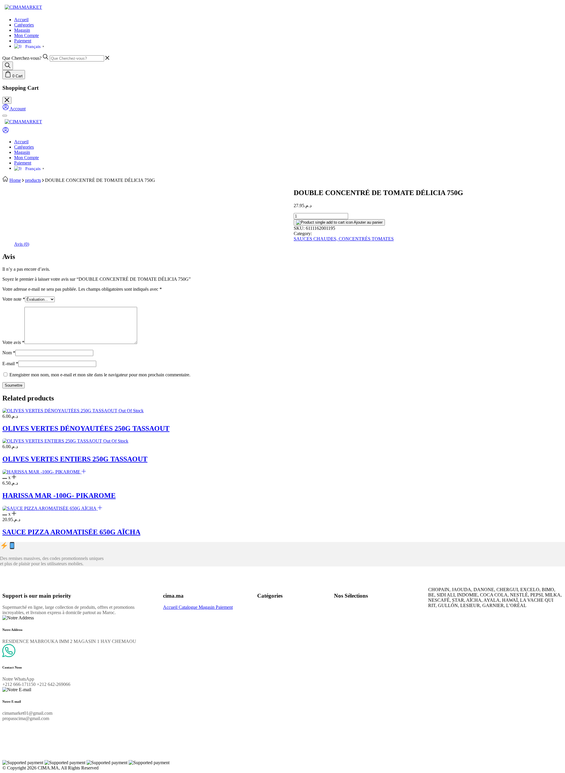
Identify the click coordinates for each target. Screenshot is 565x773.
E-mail (10, 363)
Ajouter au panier (368, 222)
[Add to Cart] (84, 471)
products (33, 180)
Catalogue (189, 607)
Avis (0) (21, 244)
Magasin (22, 30)
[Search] (7, 65)
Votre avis (13, 342)
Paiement (22, 40)
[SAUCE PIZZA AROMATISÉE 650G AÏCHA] (50, 508)
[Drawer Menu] (4, 116)
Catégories (24, 24)
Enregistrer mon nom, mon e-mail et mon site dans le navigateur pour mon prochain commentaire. (99, 374)
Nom (8, 352)
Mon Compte (26, 35)
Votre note (13, 299)
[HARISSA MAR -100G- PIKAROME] (42, 471)
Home (15, 180)
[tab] (21, 244)
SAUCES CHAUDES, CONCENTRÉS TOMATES (344, 238)
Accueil (21, 19)
